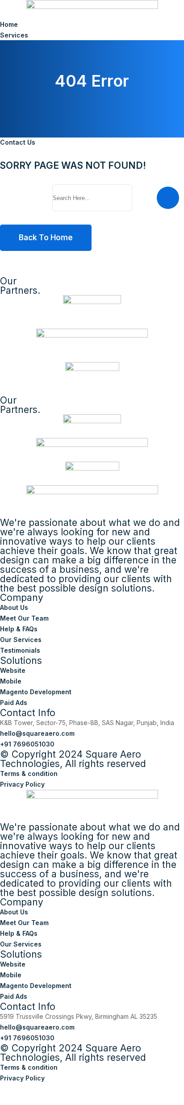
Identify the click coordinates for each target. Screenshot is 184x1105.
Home (9, 24)
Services (14, 35)
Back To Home (46, 237)
